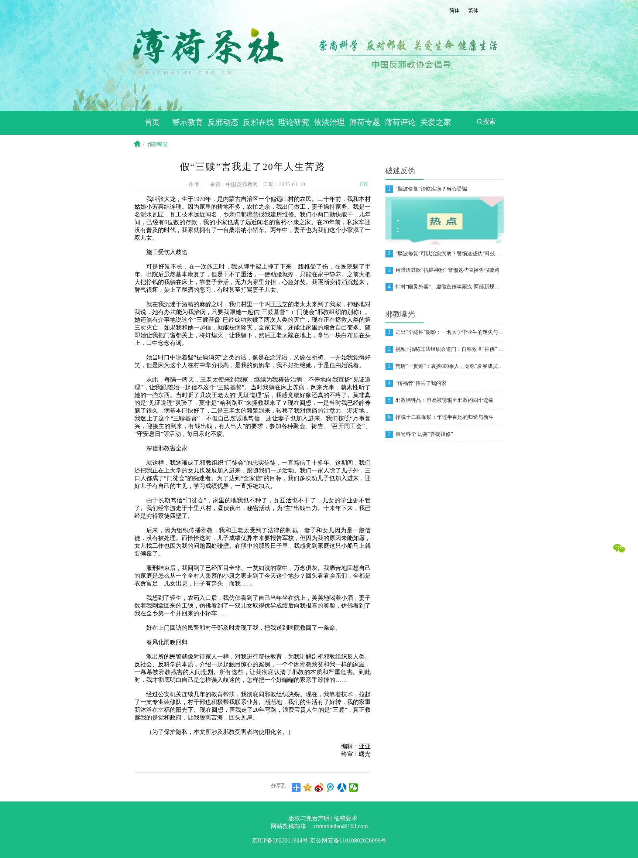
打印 (364, 184)
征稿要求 (345, 818)
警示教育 (187, 122)
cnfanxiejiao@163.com (340, 826)
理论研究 (293, 122)
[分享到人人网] (342, 787)
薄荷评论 (400, 122)
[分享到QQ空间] (307, 787)
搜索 (489, 121)
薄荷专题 (364, 122)
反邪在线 (258, 122)
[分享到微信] (353, 787)
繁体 (473, 10)
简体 (454, 10)
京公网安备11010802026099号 (348, 840)
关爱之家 (435, 122)
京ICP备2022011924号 (280, 840)
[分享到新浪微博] (319, 787)
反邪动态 (223, 122)
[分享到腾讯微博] (330, 787)
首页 (152, 122)
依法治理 (329, 122)
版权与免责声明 (309, 818)
